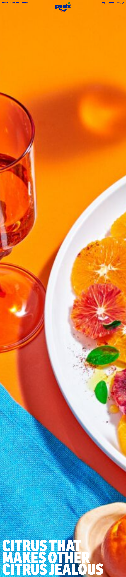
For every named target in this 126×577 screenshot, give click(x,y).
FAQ (103, 3)
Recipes (25, 3)
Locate (111, 3)
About (5, 3)
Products (14, 3)
